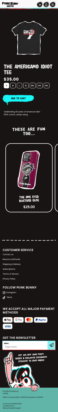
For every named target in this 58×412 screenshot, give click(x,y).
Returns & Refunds (11, 259)
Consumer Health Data (12, 404)
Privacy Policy (9, 279)
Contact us (8, 255)
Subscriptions (9, 269)
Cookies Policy (8, 406)
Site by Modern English (12, 408)
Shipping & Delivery (12, 264)
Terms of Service (11, 274)
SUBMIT (51, 345)
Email (6, 343)
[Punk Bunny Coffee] (10, 4)
